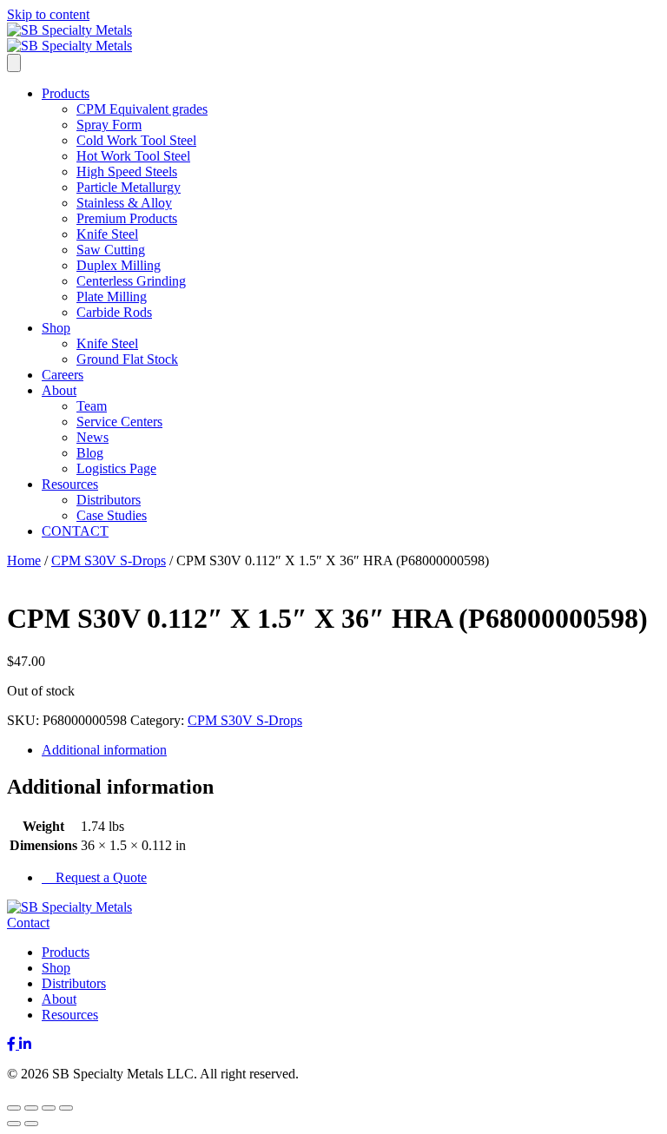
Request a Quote (99, 877)
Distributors (108, 499)
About (59, 390)
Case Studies (111, 515)
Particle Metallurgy (128, 187)
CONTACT (75, 531)
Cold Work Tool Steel (136, 140)
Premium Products (126, 218)
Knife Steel (107, 234)
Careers (62, 374)
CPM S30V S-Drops (108, 560)
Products (65, 93)
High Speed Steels (126, 171)
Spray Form (109, 124)
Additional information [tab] (104, 749)
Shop (56, 327)
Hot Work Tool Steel (133, 155)
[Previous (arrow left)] (14, 1123)
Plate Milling (111, 296)
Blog (89, 452)
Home (24, 560)
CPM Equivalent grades (142, 109)
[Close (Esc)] (66, 1108)
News (92, 437)
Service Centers (119, 421)
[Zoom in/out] (14, 1108)
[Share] (49, 1108)
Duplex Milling (118, 265)
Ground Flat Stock (127, 359)
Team (91, 406)
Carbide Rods (114, 312)
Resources (70, 484)
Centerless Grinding (131, 281)
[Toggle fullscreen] (31, 1108)
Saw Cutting (110, 249)
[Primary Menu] (14, 63)
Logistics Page (116, 468)
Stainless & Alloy (124, 202)
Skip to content (48, 14)
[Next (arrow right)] (31, 1123)
